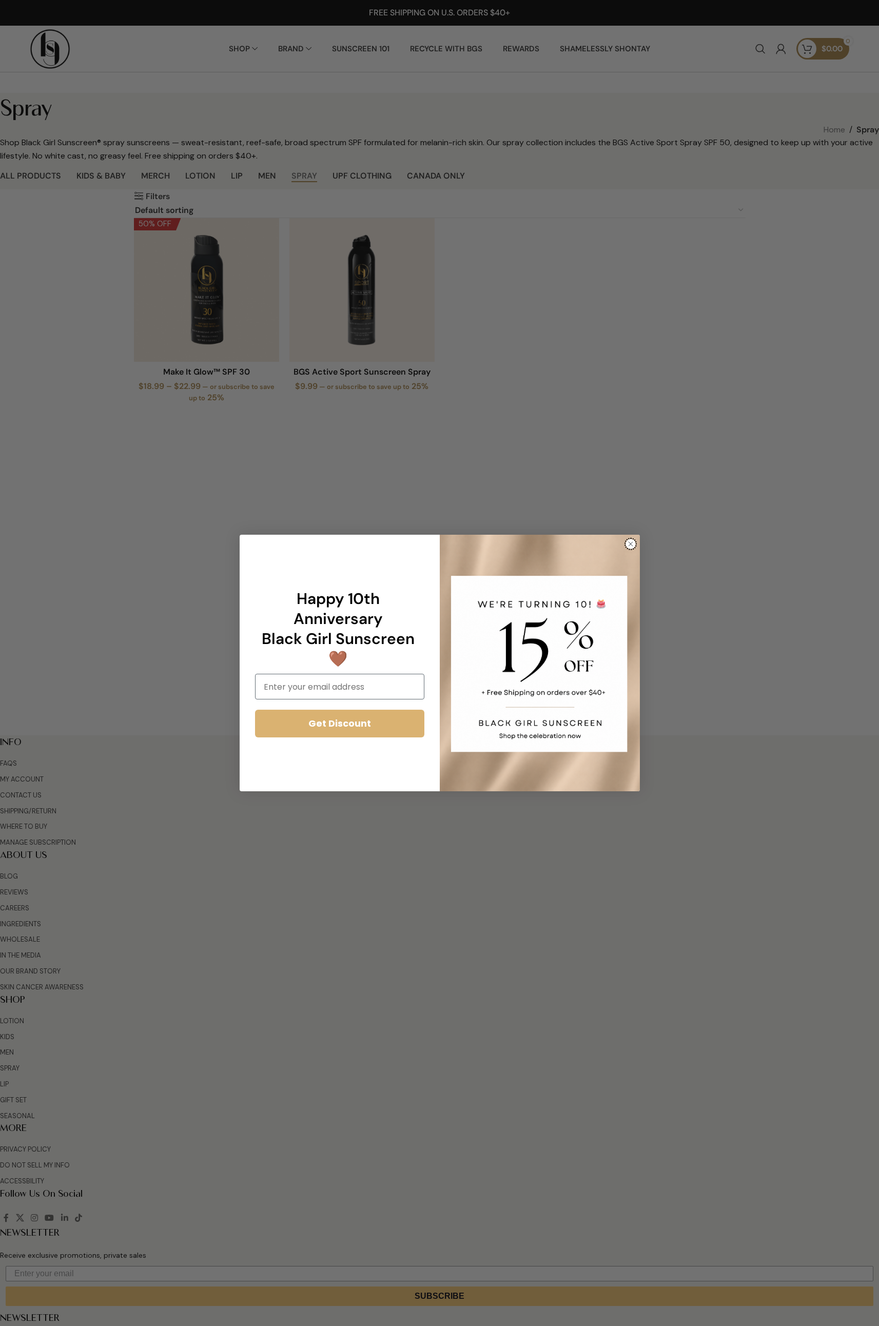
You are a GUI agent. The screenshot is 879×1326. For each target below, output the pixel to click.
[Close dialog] (631, 544)
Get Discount (339, 723)
